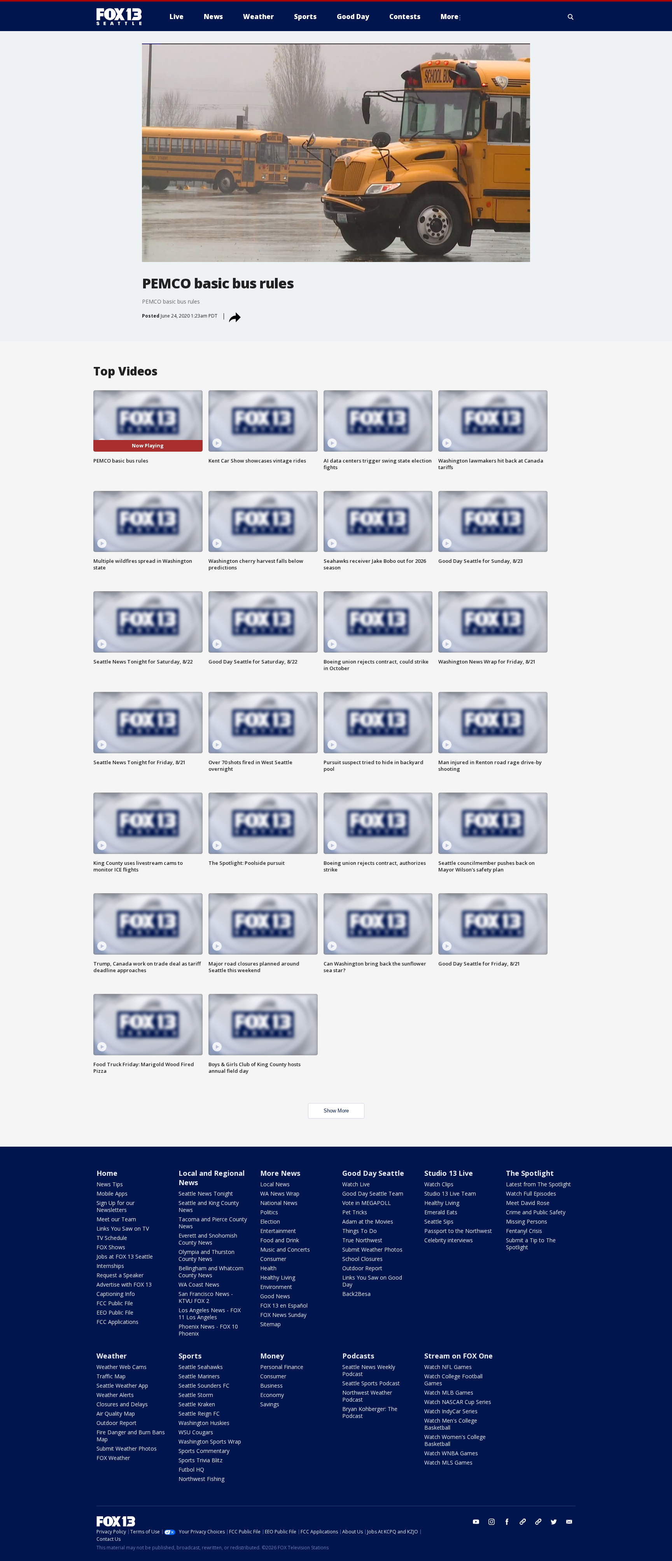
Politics (269, 1212)
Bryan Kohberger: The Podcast (369, 1412)
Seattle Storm (195, 1395)
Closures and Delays (122, 1404)
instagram (491, 1522)
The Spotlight (530, 1173)
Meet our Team (116, 1219)
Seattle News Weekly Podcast (368, 1370)
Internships (110, 1265)
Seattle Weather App (122, 1385)
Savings (269, 1404)
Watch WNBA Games (451, 1453)
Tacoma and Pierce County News (212, 1222)
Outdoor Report (362, 1268)
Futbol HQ (191, 1469)
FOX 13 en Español (284, 1305)
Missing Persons (526, 1221)
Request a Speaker (120, 1275)
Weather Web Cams (121, 1367)
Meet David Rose (528, 1203)
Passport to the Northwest (458, 1230)
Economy (272, 1395)
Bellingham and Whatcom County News (210, 1271)
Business (271, 1385)
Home (106, 1173)
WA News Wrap (279, 1193)
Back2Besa (356, 1293)
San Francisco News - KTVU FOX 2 (205, 1297)
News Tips (109, 1184)
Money (272, 1355)
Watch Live (356, 1184)
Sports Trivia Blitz (200, 1460)
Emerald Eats (440, 1212)
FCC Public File (114, 1303)
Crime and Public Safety (535, 1212)
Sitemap (270, 1324)
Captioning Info (115, 1293)
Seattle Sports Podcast (371, 1383)
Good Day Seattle (373, 1173)
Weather (111, 1355)
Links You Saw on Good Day (372, 1281)
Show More (336, 1111)
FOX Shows (110, 1247)
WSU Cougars (195, 1432)
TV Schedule (111, 1237)
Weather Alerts (115, 1395)
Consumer (273, 1258)
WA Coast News (198, 1284)
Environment (276, 1286)
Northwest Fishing (201, 1478)
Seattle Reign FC (199, 1413)
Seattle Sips (438, 1221)
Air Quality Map (115, 1413)
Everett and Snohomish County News (207, 1239)
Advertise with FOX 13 (124, 1284)
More (449, 16)
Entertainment (278, 1230)
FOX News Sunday (283, 1314)
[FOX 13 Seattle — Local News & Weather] (122, 16)
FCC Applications (117, 1321)
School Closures (362, 1258)
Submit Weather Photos (372, 1249)
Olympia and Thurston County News (206, 1255)
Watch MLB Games (448, 1392)
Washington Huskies (203, 1423)
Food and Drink (279, 1240)
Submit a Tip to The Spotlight (531, 1243)
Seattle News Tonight (205, 1193)
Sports (189, 1355)
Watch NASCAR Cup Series (457, 1402)
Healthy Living (277, 1277)
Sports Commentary (203, 1450)
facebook (507, 1522)
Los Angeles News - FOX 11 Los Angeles (209, 1313)
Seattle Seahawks (200, 1367)
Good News (275, 1296)
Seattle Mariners (199, 1376)
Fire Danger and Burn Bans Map (130, 1435)
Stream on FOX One (458, 1355)
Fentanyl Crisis (524, 1230)
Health (268, 1268)
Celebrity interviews (448, 1240)
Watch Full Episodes (531, 1193)
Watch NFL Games (448, 1367)
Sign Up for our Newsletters (115, 1206)
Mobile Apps (112, 1193)
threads (538, 1522)
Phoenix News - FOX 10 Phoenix (208, 1330)
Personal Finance (281, 1367)
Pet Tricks (354, 1212)
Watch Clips (438, 1184)
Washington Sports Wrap (209, 1441)
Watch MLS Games (448, 1462)
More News (280, 1173)
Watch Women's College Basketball (455, 1440)
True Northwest (362, 1240)
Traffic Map (111, 1376)
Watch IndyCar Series (451, 1411)
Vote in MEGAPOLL (366, 1203)
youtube (476, 1522)
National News (279, 1203)
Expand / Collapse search (571, 17)
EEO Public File (114, 1312)
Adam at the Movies (367, 1221)
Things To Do (359, 1230)
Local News (275, 1184)
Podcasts (358, 1355)
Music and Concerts (285, 1249)
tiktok (522, 1522)
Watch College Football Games (453, 1379)
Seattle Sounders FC (203, 1385)
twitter (554, 1522)
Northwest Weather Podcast (367, 1396)
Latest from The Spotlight (538, 1184)
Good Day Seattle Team (372, 1193)
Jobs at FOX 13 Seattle (124, 1256)
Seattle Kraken (196, 1404)
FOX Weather (113, 1457)
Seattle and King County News (208, 1206)
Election (270, 1221)
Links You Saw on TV (122, 1228)
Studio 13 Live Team (450, 1193)
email (569, 1522)
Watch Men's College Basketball (450, 1424)
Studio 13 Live (448, 1173)
